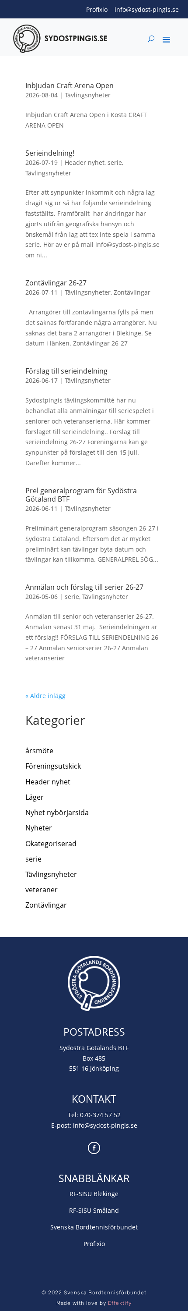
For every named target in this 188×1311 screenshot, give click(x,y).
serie (115, 162)
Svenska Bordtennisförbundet (94, 1227)
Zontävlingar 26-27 (56, 283)
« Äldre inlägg (45, 695)
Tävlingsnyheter (88, 95)
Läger (34, 797)
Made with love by (94, 1303)
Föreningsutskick (53, 766)
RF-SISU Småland (94, 1210)
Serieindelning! (49, 153)
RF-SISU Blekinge (94, 1194)
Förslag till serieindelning (66, 371)
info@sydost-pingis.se (147, 9)
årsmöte (39, 750)
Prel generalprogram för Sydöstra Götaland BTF (81, 495)
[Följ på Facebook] (94, 1148)
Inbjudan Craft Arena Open (69, 85)
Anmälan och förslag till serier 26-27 (84, 587)
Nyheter (38, 828)
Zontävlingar (132, 292)
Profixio (97, 9)
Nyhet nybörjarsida (57, 812)
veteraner (41, 889)
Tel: (74, 1115)
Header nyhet (84, 162)
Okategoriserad (51, 843)
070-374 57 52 (100, 1115)
